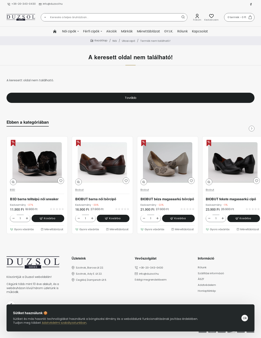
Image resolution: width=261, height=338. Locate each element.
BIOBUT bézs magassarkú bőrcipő (167, 199)
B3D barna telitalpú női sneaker (34, 199)
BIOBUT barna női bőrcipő (95, 199)
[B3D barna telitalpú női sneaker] (37, 162)
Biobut (79, 190)
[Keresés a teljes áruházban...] (183, 17)
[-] (13, 218)
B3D (12, 190)
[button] (13, 182)
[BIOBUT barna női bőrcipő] (102, 162)
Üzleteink (79, 258)
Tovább (130, 98)
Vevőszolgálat (145, 258)
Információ (206, 258)
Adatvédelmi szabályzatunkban (64, 323)
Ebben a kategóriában (28, 122)
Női (115, 41)
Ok (245, 318)
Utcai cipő (128, 41)
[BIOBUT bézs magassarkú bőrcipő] (167, 162)
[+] (27, 218)
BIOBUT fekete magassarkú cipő (231, 199)
